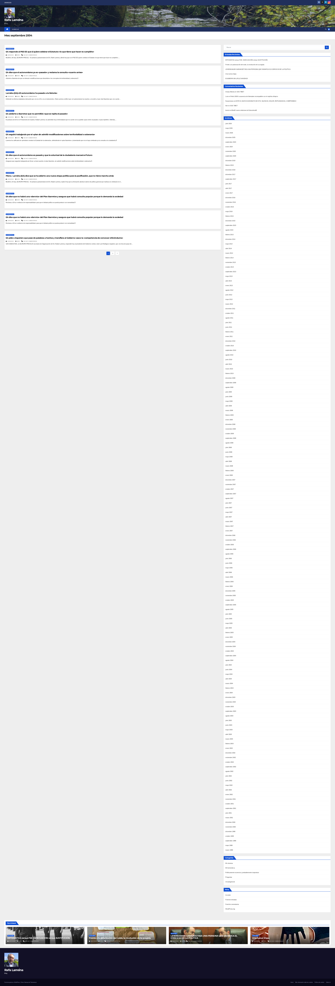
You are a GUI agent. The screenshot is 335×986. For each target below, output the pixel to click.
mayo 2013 (228, 276)
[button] (325, 29)
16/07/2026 (94, 941)
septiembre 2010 (230, 350)
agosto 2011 (229, 318)
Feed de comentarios (232, 904)
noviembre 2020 (230, 151)
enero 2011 (229, 336)
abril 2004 (228, 679)
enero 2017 (229, 193)
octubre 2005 (229, 600)
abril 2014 (228, 248)
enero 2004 (229, 692)
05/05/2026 (175, 941)
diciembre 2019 (230, 160)
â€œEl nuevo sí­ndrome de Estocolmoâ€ (244, 110)
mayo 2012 (228, 299)
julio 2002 (228, 776)
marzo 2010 (229, 369)
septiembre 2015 (230, 225)
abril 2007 (228, 517)
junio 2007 (228, 507)
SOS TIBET (240, 92)
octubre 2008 (229, 433)
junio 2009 (228, 396)
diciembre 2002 (230, 753)
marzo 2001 (229, 817)
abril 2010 (228, 364)
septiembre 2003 (230, 711)
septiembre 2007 (230, 493)
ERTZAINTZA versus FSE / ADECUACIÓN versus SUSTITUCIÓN (246, 60)
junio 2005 (228, 618)
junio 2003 (228, 725)
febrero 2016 (229, 216)
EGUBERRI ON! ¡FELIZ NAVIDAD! (236, 78)
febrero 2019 (229, 165)
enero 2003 (229, 748)
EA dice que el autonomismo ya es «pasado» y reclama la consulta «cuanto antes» (44, 72)
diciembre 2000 (230, 822)
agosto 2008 (229, 443)
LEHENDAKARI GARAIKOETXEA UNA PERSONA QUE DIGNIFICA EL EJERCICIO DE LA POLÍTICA (258, 69)
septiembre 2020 (230, 156)
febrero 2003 (229, 743)
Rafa (18, 55)
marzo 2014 (229, 253)
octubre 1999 (229, 836)
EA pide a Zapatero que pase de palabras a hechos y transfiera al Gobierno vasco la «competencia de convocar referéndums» (64, 238)
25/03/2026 (257, 941)
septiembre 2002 (230, 766)
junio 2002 (228, 780)
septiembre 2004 (230, 655)
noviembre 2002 (230, 757)
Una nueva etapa (230, 74)
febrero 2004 (229, 688)
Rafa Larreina (13, 20)
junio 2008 (228, 452)
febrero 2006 (229, 581)
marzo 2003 (229, 739)
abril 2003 (228, 734)
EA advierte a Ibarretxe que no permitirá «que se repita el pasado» (37, 114)
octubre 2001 (229, 803)
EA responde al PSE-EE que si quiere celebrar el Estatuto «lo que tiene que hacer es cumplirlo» (50, 52)
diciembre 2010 (230, 341)
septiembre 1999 (230, 841)
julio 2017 (228, 183)
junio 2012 (228, 295)
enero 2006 (229, 586)
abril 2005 (228, 628)
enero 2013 (229, 285)
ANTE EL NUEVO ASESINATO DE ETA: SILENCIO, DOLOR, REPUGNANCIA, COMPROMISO (265, 101)
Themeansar (33, 982)
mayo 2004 (228, 674)
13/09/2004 (10, 241)
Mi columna (229, 863)
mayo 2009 (228, 401)
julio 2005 (228, 614)
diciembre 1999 (230, 831)
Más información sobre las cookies (304, 982)
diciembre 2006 (230, 535)
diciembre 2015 (230, 220)
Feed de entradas (231, 899)
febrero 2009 (229, 415)
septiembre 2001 (230, 808)
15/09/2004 (10, 200)
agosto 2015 (229, 230)
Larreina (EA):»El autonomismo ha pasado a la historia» (31, 93)
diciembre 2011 (230, 308)
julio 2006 (228, 558)
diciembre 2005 (230, 591)
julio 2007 (228, 503)
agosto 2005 (229, 609)
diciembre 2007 (230, 480)
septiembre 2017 (230, 179)
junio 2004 (228, 669)
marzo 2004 (229, 683)
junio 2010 (228, 359)
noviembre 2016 (230, 202)
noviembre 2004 (230, 646)
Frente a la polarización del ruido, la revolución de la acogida (244, 64)
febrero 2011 (229, 332)
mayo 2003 (228, 729)
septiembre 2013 (230, 271)
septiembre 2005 (230, 605)
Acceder (228, 895)
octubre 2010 (229, 345)
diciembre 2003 (230, 697)
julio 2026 (228, 123)
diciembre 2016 (230, 197)
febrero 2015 (229, 234)
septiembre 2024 (230, 142)
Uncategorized (230, 882)
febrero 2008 (229, 470)
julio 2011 (228, 322)
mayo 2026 (228, 128)
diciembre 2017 (230, 174)
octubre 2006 (229, 544)
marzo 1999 (229, 850)
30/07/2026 (12, 941)
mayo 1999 (228, 845)
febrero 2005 (229, 632)
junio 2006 (228, 563)
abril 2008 (228, 461)
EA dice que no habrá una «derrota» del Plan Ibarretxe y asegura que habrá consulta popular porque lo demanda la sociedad (64, 196)
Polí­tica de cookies (319, 982)
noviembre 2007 (230, 484)
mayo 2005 (228, 623)
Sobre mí (15, 29)
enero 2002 (229, 794)
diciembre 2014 (230, 239)
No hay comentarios (30, 55)
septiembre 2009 (230, 382)
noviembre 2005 (230, 595)
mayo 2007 (228, 512)
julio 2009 (228, 392)
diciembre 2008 (230, 424)
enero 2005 (229, 637)
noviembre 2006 (230, 540)
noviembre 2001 (230, 799)
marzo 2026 (229, 133)
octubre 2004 (229, 651)
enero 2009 (229, 419)
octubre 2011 (229, 313)
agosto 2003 (229, 716)
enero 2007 (229, 531)
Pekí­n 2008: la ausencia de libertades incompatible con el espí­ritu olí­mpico (254, 96)
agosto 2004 (229, 660)
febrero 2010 (229, 373)
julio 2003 (228, 720)
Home (292, 982)
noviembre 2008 (230, 429)
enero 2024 (229, 146)
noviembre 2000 (230, 827)
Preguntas (228, 877)
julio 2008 (228, 447)
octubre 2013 (229, 267)
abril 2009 (228, 406)
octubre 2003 (229, 706)
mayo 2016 (228, 211)
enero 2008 (229, 475)
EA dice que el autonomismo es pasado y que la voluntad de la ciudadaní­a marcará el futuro (49, 155)
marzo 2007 (229, 521)
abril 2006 (228, 572)
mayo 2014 (228, 244)
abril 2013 (228, 281)
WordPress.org (230, 909)
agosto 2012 (229, 290)
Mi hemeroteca (10, 48)
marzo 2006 (229, 577)
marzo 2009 (229, 410)
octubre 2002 (229, 762)
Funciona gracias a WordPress (12, 982)
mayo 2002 (228, 785)
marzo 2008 (229, 466)
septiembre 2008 (230, 438)
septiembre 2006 (230, 549)
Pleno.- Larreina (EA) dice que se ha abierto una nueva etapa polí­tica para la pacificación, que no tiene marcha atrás (60, 176)
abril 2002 (228, 790)
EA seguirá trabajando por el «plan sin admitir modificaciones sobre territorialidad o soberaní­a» (50, 134)
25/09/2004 (10, 75)
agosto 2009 (229, 387)
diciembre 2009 (230, 378)
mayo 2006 (228, 568)
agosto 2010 (229, 355)
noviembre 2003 (230, 702)
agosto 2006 (229, 554)
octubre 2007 (229, 489)
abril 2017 (228, 188)
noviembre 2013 (230, 262)
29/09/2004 (10, 55)
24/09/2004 (10, 137)
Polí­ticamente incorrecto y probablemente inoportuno (242, 872)
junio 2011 (228, 327)
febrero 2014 (229, 258)
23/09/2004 (10, 179)
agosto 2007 (229, 498)
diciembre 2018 (230, 170)
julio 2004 (228, 665)
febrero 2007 (229, 526)
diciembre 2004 (230, 642)
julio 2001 (228, 813)
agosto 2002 (229, 771)
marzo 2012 (229, 304)
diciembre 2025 (230, 137)
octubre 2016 (229, 207)
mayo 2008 (228, 456)
